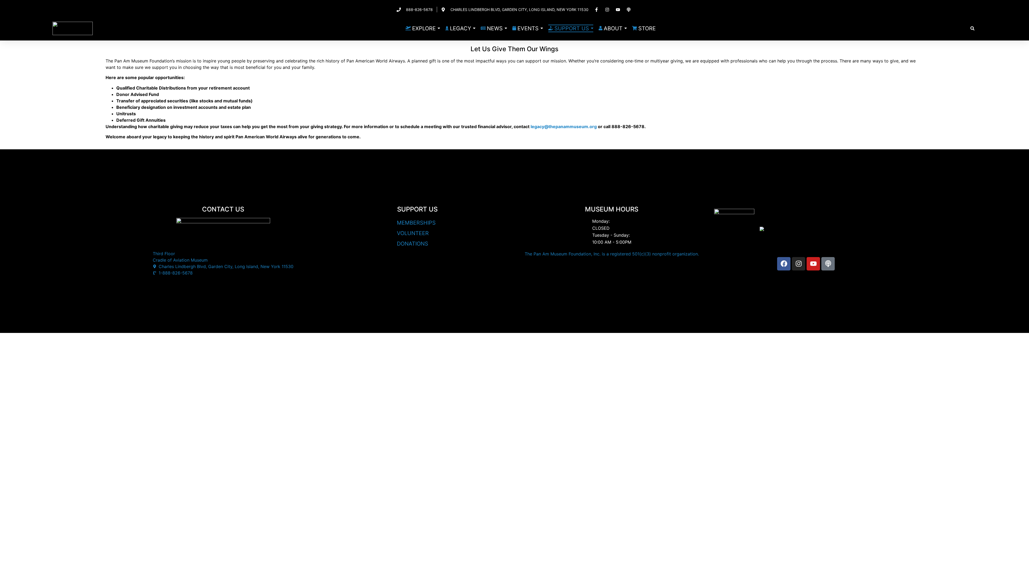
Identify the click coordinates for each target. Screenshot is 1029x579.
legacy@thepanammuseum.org (564, 126)
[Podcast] (828, 263)
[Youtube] (813, 263)
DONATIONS (412, 244)
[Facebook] (784, 263)
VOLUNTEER (413, 233)
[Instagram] (798, 263)
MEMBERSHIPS (416, 223)
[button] (972, 28)
